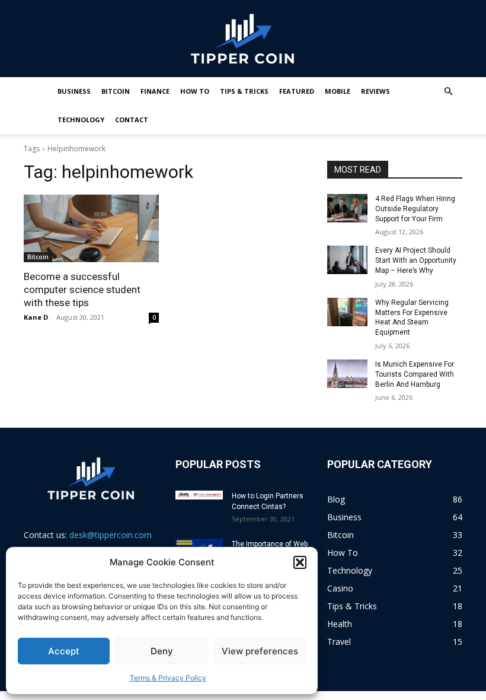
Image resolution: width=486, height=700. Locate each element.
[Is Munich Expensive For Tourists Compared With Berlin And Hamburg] (347, 373)
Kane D (36, 317)
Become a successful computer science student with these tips (82, 289)
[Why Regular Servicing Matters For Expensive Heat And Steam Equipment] (347, 312)
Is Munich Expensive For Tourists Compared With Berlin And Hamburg (414, 374)
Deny (162, 651)
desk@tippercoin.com (110, 534)
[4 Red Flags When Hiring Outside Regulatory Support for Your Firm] (347, 208)
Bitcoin (115, 91)
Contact (131, 119)
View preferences (260, 651)
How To (194, 91)
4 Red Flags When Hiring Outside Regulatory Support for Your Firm (415, 209)
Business (74, 91)
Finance (155, 91)
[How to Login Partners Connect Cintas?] (199, 495)
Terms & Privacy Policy (168, 677)
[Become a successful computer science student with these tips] (91, 228)
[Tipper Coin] (243, 39)
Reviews (375, 91)
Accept (63, 651)
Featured (296, 91)
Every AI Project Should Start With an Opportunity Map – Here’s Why (415, 260)
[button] (300, 562)
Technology (80, 119)
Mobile (337, 91)
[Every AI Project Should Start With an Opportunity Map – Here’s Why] (347, 260)
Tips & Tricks (244, 91)
